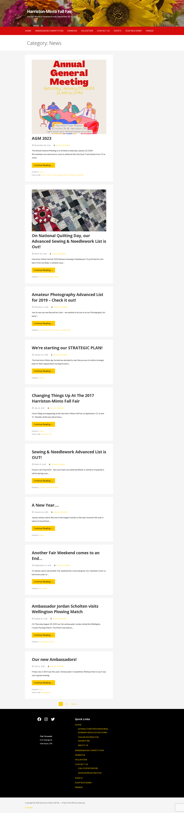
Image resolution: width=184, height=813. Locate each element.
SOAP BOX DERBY (133, 30)
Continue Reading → (43, 165)
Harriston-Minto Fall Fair (49, 11)
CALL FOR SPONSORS (88, 768)
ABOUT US (83, 745)
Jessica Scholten (63, 145)
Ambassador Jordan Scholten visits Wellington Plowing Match (65, 608)
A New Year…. (45, 505)
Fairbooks (50, 277)
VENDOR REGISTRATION (90, 773)
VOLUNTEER (87, 30)
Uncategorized (65, 330)
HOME (28, 30)
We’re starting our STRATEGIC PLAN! (67, 347)
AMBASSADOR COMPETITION (49, 30)
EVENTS (117, 30)
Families (44, 434)
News (42, 172)
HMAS (66, 175)
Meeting (72, 175)
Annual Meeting (57, 175)
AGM (48, 175)
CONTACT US (103, 30)
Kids (50, 434)
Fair (41, 588)
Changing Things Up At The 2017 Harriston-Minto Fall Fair (63, 398)
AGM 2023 (41, 138)
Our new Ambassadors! (54, 659)
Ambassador (44, 642)
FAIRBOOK (72, 30)
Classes (42, 277)
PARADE (150, 30)
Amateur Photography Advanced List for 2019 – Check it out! (67, 297)
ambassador (46, 692)
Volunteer (80, 175)
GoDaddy (29, 807)
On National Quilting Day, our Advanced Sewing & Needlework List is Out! (69, 241)
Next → (74, 704)
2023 (43, 175)
